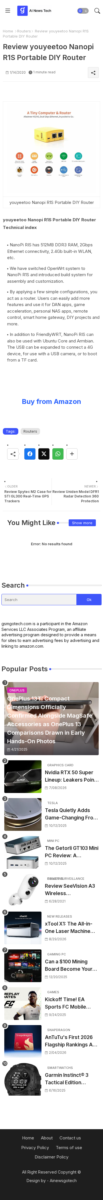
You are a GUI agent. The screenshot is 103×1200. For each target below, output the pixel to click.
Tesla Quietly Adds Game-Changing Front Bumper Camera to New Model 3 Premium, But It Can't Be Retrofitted (71, 814)
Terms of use (69, 1147)
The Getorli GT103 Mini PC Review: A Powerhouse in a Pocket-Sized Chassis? (71, 852)
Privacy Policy (35, 1147)
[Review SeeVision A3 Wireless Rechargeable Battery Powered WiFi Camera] (22, 890)
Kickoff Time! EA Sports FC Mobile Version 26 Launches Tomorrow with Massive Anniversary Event (70, 1004)
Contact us (70, 1138)
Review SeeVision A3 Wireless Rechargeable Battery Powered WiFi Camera (71, 890)
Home (8, 31)
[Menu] (7, 10)
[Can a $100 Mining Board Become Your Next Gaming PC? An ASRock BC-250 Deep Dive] (22, 965)
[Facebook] (29, 454)
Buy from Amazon (51, 401)
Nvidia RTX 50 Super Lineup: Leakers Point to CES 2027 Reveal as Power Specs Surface (71, 777)
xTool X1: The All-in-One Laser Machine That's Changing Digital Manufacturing (70, 928)
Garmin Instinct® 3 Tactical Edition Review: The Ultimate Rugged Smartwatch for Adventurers (70, 1079)
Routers (24, 31)
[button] (83, 11)
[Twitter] (43, 454)
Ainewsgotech (63, 1180)
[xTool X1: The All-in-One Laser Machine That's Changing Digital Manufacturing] (22, 928)
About (47, 1138)
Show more (82, 523)
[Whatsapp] (58, 454)
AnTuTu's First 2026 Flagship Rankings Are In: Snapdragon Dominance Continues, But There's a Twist (71, 1041)
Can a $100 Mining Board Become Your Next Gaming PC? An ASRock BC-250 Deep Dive (71, 966)
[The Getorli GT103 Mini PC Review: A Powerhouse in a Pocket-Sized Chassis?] (22, 852)
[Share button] (72, 454)
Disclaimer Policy (51, 1157)
